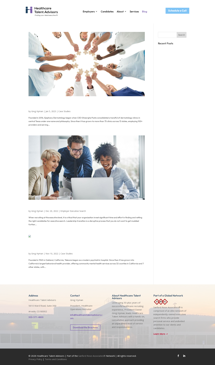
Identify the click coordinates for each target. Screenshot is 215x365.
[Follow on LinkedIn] (184, 355)
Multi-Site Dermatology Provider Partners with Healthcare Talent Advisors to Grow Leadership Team (83, 104)
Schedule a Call (177, 10)
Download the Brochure (85, 327)
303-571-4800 (36, 317)
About (120, 11)
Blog (144, 11)
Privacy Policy (35, 359)
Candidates (107, 11)
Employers (89, 11)
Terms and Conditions (56, 359)
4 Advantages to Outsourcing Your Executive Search (72, 205)
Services (134, 11)
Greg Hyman (37, 111)
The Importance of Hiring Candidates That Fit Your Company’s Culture (169, 66)
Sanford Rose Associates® (91, 355)
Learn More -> (160, 333)
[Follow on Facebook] (178, 355)
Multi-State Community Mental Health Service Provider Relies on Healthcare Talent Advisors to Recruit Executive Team (82, 246)
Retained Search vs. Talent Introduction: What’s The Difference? (170, 77)
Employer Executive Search (73, 211)
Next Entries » (138, 279)
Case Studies (64, 111)
